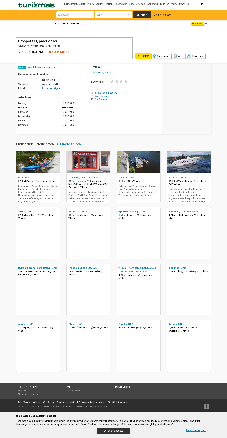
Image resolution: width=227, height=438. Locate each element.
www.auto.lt (36, 406)
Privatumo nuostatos (66, 402)
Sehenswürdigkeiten (158, 4)
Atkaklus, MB (26, 324)
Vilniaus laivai (127, 177)
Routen (77, 391)
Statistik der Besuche (106, 92)
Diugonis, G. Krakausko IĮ (183, 211)
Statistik (111, 402)
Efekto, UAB (75, 324)
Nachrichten (121, 4)
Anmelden (123, 402)
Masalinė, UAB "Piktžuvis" (83, 177)
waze (181, 56)
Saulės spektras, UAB (35, 402)
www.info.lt (24, 406)
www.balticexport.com (105, 406)
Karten (109, 4)
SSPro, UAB (25, 211)
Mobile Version (123, 387)
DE (203, 4)
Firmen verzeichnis (74, 4)
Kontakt (51, 402)
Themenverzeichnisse (28, 394)
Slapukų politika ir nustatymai (92, 402)
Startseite (22, 391)
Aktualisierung (102, 96)
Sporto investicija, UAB (132, 211)
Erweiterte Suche (163, 14)
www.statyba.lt (68, 406)
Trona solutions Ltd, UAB (83, 267)
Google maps (163, 56)
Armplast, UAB (177, 177)
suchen (142, 15)
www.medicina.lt (84, 406)
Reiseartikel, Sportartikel (104, 72)
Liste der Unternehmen (68, 23)
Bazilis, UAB (126, 324)
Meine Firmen (180, 4)
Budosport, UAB (77, 211)
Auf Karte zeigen (68, 144)
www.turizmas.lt (51, 406)
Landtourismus (137, 4)
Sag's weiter (101, 99)
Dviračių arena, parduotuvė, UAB (37, 267)
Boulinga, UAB (177, 267)
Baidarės (23, 177)
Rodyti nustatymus (196, 430)
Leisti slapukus (115, 430)
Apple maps (197, 56)
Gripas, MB (175, 324)
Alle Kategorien (95, 4)
